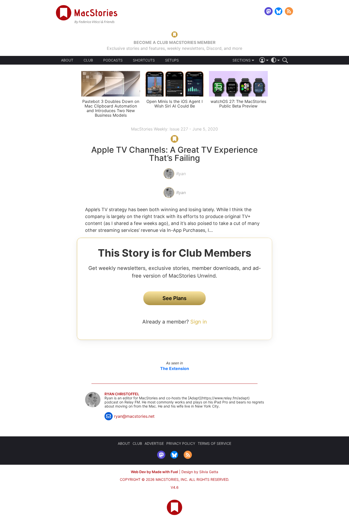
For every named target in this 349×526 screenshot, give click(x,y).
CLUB (88, 60)
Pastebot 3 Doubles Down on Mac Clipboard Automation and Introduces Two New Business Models (110, 108)
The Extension (174, 368)
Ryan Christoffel (121, 394)
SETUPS (172, 60)
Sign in (198, 322)
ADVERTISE (154, 443)
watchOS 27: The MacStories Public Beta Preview (238, 104)
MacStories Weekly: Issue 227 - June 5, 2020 (174, 129)
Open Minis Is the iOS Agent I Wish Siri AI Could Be (174, 104)
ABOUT (67, 60)
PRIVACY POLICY (180, 443)
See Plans (174, 298)
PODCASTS (113, 60)
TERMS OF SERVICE (214, 443)
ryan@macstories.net (134, 416)
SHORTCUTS (144, 60)
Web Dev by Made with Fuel (154, 472)
